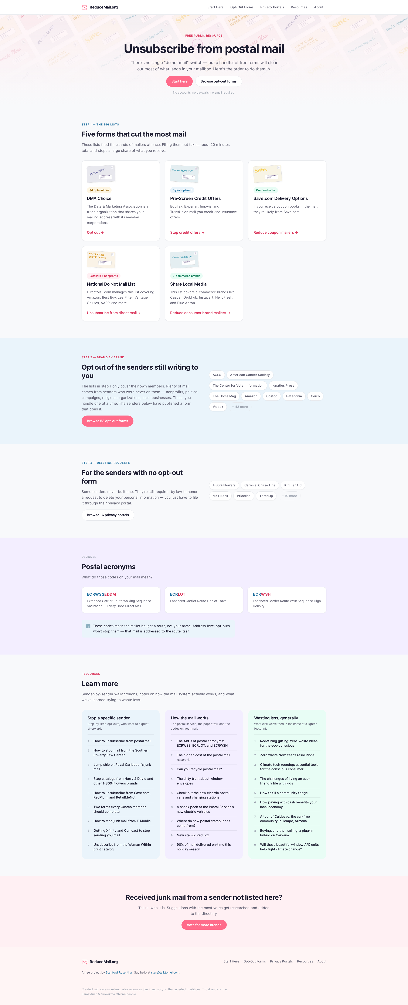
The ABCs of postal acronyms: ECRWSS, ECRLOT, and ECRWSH (202, 743)
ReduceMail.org (104, 7)
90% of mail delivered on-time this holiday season (204, 847)
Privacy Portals (272, 7)
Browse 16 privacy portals (108, 515)
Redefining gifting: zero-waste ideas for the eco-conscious (288, 743)
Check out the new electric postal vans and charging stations (203, 795)
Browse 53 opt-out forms (107, 421)
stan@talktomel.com (165, 972)
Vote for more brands (204, 925)
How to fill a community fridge (284, 793)
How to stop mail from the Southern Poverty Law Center (121, 752)
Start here (179, 81)
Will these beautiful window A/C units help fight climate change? (289, 847)
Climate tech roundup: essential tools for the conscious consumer (289, 767)
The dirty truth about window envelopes (200, 781)
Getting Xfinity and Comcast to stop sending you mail (122, 832)
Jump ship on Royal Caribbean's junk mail (122, 767)
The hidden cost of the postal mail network (203, 757)
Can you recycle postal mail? (199, 769)
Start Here (215, 7)
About (318, 7)
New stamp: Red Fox (193, 835)
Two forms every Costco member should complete (120, 809)
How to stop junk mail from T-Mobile (122, 821)
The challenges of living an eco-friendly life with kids (285, 781)
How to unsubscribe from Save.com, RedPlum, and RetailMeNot (122, 795)
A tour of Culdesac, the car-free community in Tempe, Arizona (285, 818)
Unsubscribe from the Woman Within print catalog (122, 847)
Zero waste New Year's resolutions (287, 755)
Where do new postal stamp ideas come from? (203, 823)
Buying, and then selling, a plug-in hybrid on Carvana (286, 832)
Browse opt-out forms (219, 81)
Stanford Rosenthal (119, 972)
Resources (299, 7)
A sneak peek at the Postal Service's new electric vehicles (205, 809)
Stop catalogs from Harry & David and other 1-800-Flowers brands (123, 781)
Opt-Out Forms (242, 7)
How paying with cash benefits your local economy (288, 804)
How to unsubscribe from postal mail (122, 741)
